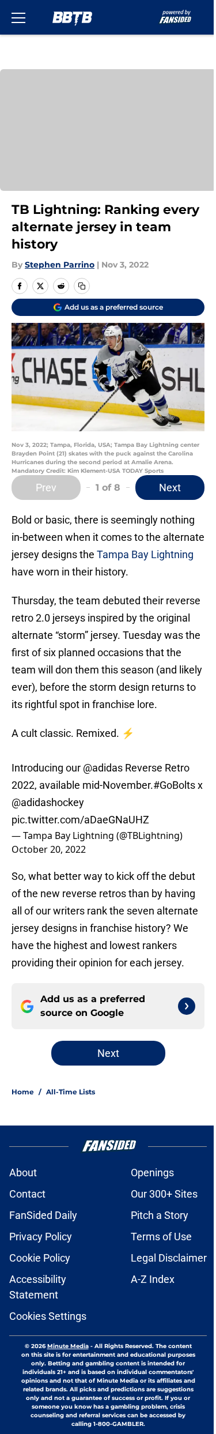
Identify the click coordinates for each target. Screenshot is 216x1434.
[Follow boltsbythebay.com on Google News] (186, 1006)
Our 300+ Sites (164, 1194)
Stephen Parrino (59, 264)
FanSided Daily (43, 1215)
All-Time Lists (70, 1091)
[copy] (82, 286)
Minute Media (68, 1346)
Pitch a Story (159, 1215)
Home (23, 1091)
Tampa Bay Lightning (145, 554)
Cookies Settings (47, 1316)
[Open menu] (18, 17)
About (23, 1172)
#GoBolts (174, 785)
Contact (27, 1194)
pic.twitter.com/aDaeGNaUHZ (80, 820)
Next (170, 487)
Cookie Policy (39, 1258)
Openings (152, 1172)
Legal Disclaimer (169, 1258)
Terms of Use (161, 1236)
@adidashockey (48, 802)
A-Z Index (153, 1279)
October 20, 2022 (49, 849)
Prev (46, 487)
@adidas (103, 768)
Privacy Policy (40, 1236)
